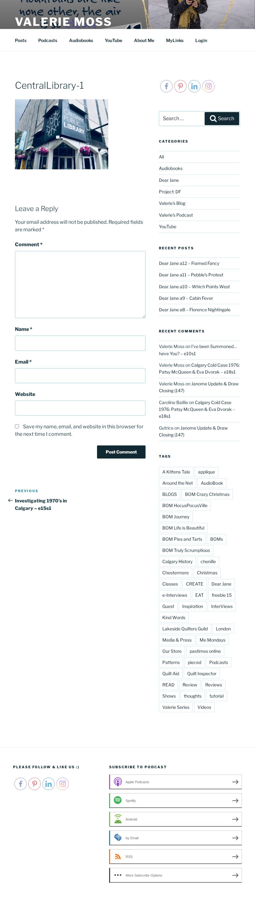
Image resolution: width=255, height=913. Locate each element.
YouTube (113, 40)
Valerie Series (175, 707)
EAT (199, 595)
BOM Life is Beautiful (183, 527)
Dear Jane (169, 180)
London (223, 628)
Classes (170, 583)
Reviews (213, 684)
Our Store (172, 651)
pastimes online (205, 651)
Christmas (207, 572)
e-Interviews (174, 595)
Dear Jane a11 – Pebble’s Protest (191, 274)
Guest (168, 606)
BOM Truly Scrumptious (186, 550)
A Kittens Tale (176, 471)
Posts (20, 40)
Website (25, 394)
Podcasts (47, 40)
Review (190, 684)
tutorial (217, 696)
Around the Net (177, 483)
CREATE (194, 583)
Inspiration (192, 606)
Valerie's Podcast (176, 215)
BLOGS (169, 494)
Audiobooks (81, 40)
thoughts (193, 696)
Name (23, 329)
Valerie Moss (63, 22)
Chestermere (175, 572)
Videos (204, 707)
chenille (208, 561)
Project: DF (170, 191)
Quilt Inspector (201, 673)
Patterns (171, 662)
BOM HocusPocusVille (184, 505)
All (161, 156)
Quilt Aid (170, 673)
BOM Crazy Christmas (207, 494)
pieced (194, 662)
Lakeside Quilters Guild (185, 628)
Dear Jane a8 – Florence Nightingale (194, 309)
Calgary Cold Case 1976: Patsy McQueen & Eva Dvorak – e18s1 (197, 409)
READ (168, 684)
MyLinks (174, 40)
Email (23, 362)
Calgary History (177, 561)
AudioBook (212, 483)
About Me (144, 40)
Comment (29, 244)
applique (206, 471)
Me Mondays (212, 639)
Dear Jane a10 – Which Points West (194, 286)
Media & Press (177, 639)
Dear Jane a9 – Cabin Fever (186, 298)
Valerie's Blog (172, 203)
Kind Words (173, 617)
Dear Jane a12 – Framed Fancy (189, 263)
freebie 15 (222, 595)
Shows (169, 696)
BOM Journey (175, 516)
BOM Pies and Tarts (182, 539)
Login (201, 40)
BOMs (216, 539)
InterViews (222, 606)
